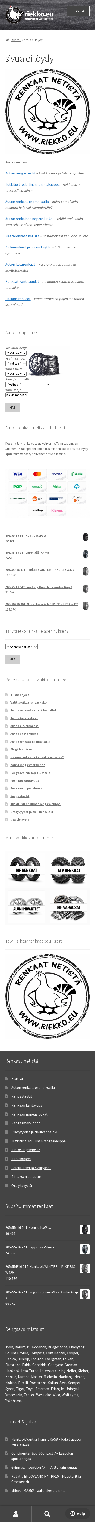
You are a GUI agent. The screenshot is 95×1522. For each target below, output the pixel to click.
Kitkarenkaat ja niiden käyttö (28, 247)
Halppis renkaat (18, 298)
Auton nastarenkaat (25, 734)
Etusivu (16, 40)
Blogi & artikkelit (22, 749)
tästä (66, 449)
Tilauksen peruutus (26, 1176)
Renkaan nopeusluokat (27, 788)
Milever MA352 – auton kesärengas (38, 1490)
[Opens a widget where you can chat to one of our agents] (77, 1514)
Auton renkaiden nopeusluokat (29, 218)
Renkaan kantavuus (24, 781)
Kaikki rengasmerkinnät (27, 765)
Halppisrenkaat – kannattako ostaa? (37, 757)
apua (9, 454)
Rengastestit (19, 796)
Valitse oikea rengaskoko (28, 702)
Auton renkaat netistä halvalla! (33, 710)
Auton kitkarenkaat (24, 726)
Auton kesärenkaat (20, 264)
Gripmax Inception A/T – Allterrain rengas (44, 1467)
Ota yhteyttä (19, 820)
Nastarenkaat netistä (22, 236)
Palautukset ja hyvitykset (31, 1167)
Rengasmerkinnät (25, 1123)
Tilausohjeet (19, 695)
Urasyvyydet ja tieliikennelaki (31, 812)
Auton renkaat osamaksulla (27, 201)
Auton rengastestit (20, 173)
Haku (47, 1514)
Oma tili (16, 1514)
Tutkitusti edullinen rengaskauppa (32, 184)
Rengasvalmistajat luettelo (30, 773)
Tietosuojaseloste (25, 1149)
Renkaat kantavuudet (22, 281)
